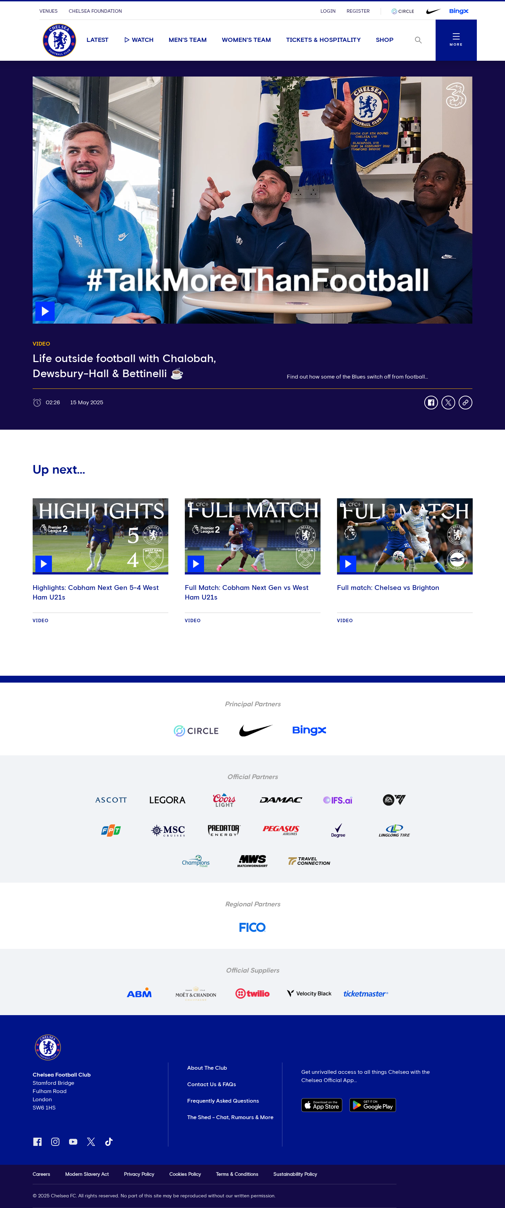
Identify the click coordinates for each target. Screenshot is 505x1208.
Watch (143, 40)
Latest (98, 40)
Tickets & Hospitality (323, 40)
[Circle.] (405, 11)
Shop (385, 40)
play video (46, 80)
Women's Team (246, 40)
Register (358, 11)
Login (328, 11)
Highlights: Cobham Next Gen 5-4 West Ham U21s (96, 592)
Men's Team (188, 40)
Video (41, 621)
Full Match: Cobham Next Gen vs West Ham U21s (246, 592)
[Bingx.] (458, 11)
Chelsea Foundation (95, 11)
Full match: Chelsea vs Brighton (388, 587)
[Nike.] (432, 11)
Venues (49, 11)
